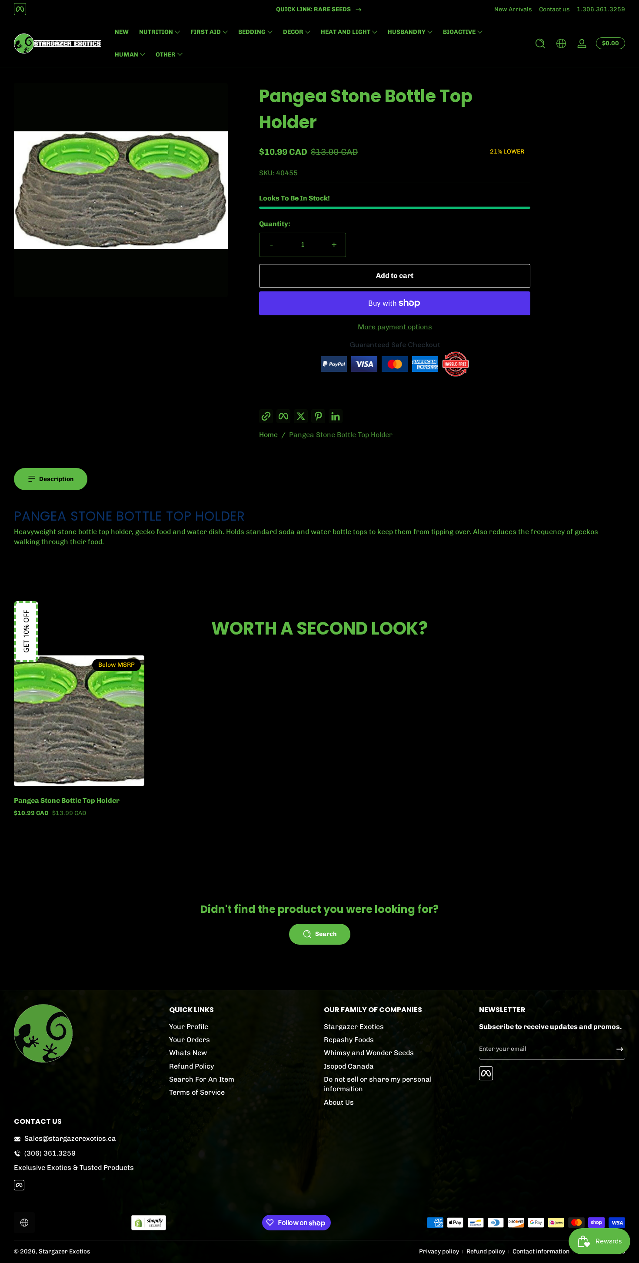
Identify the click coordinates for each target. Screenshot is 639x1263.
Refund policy (485, 1251)
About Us (339, 1102)
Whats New (188, 1053)
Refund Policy (191, 1066)
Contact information (541, 1251)
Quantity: (274, 224)
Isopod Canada (349, 1066)
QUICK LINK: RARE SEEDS (313, 9)
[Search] (540, 43)
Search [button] (325, 934)
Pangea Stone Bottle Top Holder (341, 435)
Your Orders (189, 1040)
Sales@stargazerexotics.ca (70, 1138)
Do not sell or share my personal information (378, 1084)
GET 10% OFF (26, 631)
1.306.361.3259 (601, 9)
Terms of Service (197, 1093)
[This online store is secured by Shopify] (148, 1222)
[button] (540, 43)
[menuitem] (242, 1027)
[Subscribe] (616, 1049)
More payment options (395, 327)
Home (268, 435)
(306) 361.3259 (50, 1153)
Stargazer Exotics (354, 1026)
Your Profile (188, 1026)
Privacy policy (439, 1251)
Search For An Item (201, 1079)
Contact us (554, 9)
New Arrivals (513, 9)
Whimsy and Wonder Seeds (369, 1053)
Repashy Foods (349, 1040)
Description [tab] (56, 479)
